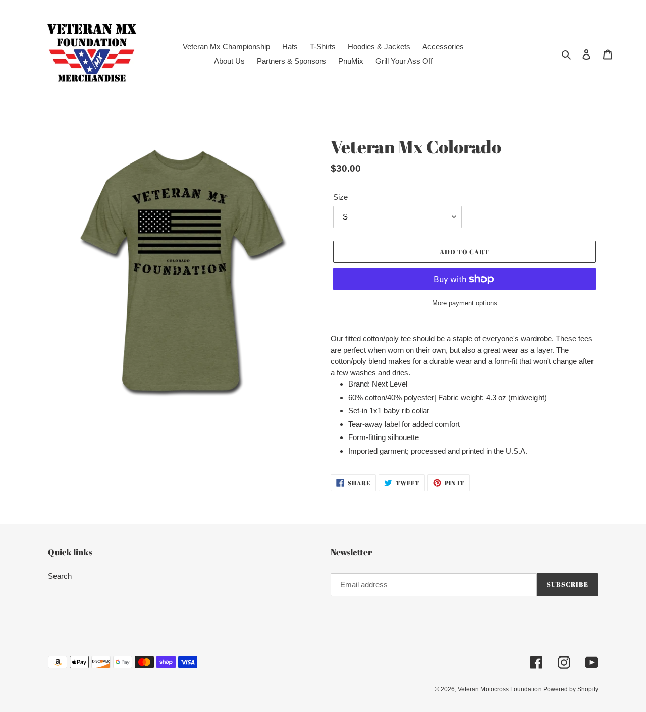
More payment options (464, 303)
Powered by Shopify (570, 689)
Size (340, 197)
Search (60, 576)
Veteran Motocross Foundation (500, 689)
